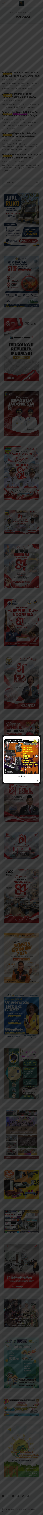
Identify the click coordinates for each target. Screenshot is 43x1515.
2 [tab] (21, 776)
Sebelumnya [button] (6, 756)
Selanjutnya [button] (36, 756)
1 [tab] (19, 776)
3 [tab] (24, 776)
